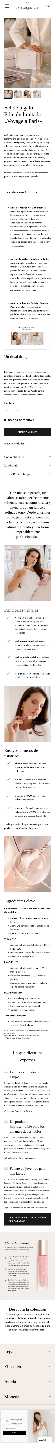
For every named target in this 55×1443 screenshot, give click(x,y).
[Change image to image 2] (18, 94)
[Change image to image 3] (27, 94)
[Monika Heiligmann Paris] (27, 6)
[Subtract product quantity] (18, 410)
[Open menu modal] (7, 6)
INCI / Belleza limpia (17, 474)
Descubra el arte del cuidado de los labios (27, 1219)
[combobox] (44, 1440)
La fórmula (11, 465)
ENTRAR (14, 1432)
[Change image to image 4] (37, 94)
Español (42, 1439)
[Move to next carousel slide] (50, 1341)
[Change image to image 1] (8, 94)
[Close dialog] (52, 1412)
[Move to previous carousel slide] (4, 1341)
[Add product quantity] (7, 410)
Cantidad (9, 403)
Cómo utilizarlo (14, 457)
